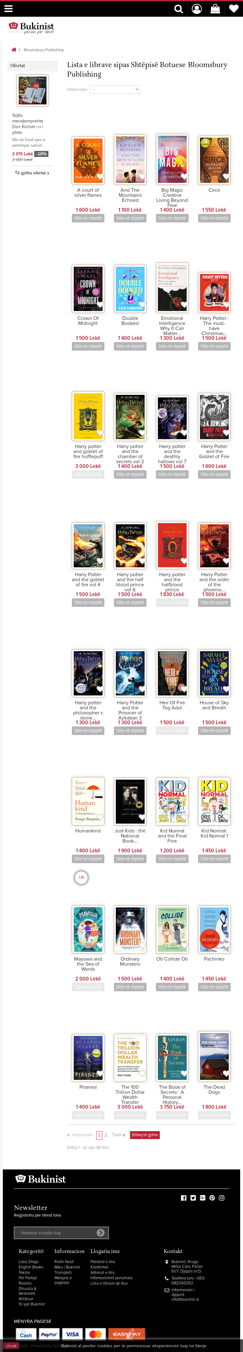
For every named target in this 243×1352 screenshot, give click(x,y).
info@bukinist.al (185, 1300)
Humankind (88, 830)
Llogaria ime (105, 1252)
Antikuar (26, 1299)
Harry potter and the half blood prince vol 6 (130, 582)
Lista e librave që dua (109, 1283)
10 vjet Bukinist (32, 1304)
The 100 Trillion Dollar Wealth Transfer (130, 1095)
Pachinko (214, 959)
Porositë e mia (102, 1262)
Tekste (24, 1273)
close (11, 1345)
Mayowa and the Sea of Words (88, 964)
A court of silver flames (88, 193)
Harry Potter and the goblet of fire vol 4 (88, 579)
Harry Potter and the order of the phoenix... (214, 582)
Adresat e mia (102, 1273)
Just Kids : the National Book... (130, 836)
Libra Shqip (28, 1262)
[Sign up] (100, 1233)
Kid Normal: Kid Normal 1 (214, 833)
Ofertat (17, 66)
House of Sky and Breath (214, 705)
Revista (25, 1283)
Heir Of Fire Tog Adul (172, 705)
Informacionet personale (111, 1278)
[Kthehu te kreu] (14, 50)
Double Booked (130, 321)
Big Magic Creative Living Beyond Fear (172, 198)
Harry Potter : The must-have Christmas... (214, 326)
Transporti (63, 1273)
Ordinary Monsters (130, 961)
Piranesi (88, 1087)
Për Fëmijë (28, 1278)
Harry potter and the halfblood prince (172, 582)
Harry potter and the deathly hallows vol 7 (172, 454)
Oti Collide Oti (172, 959)
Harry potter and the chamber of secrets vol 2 (130, 454)
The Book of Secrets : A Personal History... (172, 1095)
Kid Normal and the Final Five (172, 836)
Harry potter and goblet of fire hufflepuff (88, 451)
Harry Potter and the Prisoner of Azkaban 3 (130, 710)
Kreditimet (99, 1267)
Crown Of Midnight (88, 321)
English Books (31, 1267)
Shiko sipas (77, 90)
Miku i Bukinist (67, 1267)
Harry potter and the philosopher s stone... (88, 710)
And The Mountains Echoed (130, 195)
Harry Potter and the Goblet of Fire (214, 451)
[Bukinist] (31, 28)
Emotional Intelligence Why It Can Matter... (172, 326)
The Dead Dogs (214, 1090)
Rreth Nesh (64, 1262)
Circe (214, 190)
